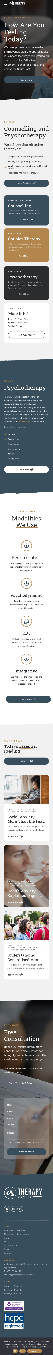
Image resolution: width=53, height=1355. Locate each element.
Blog (6, 1249)
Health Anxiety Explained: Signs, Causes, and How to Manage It (25, 897)
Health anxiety (26, 881)
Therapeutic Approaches (16, 1234)
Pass (22, 1351)
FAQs (7, 1241)
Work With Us (11, 1245)
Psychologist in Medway (23, 812)
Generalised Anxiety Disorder (26, 948)
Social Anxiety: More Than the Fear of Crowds (25, 821)
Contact (8, 1253)
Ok (15, 1351)
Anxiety (11, 809)
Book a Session (26, 1151)
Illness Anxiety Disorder (23, 883)
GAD (20, 945)
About (7, 1238)
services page (24, 421)
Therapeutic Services (14, 1230)
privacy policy (40, 1142)
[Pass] (49, 1346)
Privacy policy (34, 1351)
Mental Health (26, 809)
